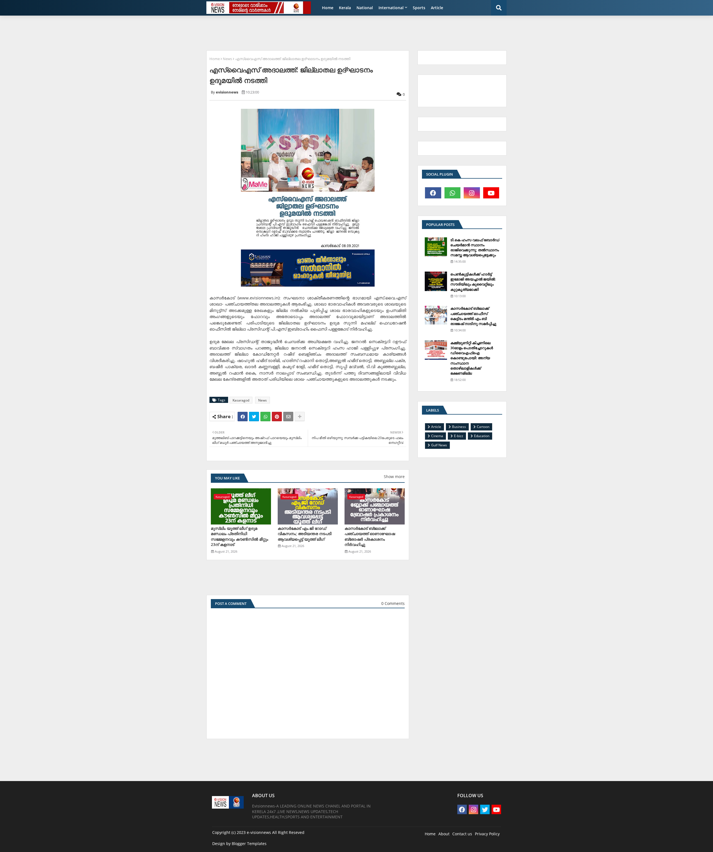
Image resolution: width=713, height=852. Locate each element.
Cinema (437, 436)
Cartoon (483, 426)
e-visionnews (259, 832)
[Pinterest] (277, 416)
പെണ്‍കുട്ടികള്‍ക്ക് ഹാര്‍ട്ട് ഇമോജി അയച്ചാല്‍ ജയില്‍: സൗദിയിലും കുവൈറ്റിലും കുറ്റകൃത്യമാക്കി (473, 282)
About (444, 833)
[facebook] (433, 193)
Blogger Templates (249, 843)
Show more (394, 476)
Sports (419, 7)
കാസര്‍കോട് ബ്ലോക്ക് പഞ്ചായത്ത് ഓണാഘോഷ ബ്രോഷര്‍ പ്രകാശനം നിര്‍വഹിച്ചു (370, 536)
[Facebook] (243, 416)
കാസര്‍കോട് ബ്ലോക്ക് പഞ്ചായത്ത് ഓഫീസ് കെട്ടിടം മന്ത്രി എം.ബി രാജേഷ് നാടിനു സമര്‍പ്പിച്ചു (473, 316)
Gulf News (439, 445)
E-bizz (458, 436)
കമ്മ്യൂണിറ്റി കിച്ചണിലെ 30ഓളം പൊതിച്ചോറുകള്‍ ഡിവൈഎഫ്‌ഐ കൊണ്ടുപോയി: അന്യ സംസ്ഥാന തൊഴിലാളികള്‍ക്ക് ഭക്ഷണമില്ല (471, 358)
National (364, 7)
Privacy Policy (487, 833)
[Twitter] (254, 416)
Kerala (345, 7)
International (391, 7)
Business (459, 426)
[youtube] (491, 193)
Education (481, 436)
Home (327, 7)
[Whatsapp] (265, 416)
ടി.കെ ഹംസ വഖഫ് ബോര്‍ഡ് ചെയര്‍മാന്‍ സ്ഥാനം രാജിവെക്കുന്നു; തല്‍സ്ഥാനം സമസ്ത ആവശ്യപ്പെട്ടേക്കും (474, 247)
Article (437, 7)
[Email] (288, 416)
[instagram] (471, 193)
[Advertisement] (338, 32)
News (227, 58)
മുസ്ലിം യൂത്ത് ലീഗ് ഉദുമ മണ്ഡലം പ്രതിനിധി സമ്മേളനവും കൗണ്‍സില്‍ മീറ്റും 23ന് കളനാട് (239, 536)
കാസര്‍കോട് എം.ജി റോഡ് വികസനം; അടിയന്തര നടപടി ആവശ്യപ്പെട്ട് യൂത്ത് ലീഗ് (304, 534)
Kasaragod (241, 400)
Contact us (462, 833)
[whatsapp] (452, 193)
